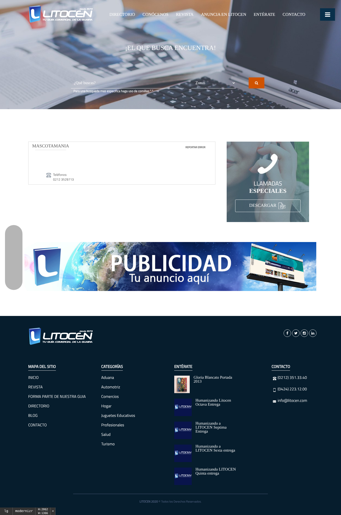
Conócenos (156, 14)
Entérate (264, 14)
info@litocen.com (292, 401)
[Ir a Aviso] (170, 266)
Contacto (294, 14)
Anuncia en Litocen (223, 14)
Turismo (108, 444)
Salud (106, 435)
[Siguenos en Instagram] (304, 333)
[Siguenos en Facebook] (287, 333)
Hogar (106, 406)
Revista (184, 14)
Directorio (122, 14)
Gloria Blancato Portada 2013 (212, 379)
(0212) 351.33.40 (292, 378)
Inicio (33, 378)
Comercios (110, 397)
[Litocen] (61, 336)
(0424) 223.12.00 (292, 389)
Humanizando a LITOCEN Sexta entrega (215, 448)
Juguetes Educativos (118, 416)
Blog (33, 416)
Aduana (107, 378)
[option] (170, 266)
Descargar (263, 205)
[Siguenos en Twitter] (296, 333)
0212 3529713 (63, 179)
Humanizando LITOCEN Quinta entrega (215, 471)
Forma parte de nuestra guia (57, 397)
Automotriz (110, 387)
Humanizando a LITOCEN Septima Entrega (211, 427)
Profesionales (112, 425)
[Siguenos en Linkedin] (313, 333)
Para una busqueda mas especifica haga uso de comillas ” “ (113, 91)
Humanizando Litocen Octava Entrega (213, 402)
